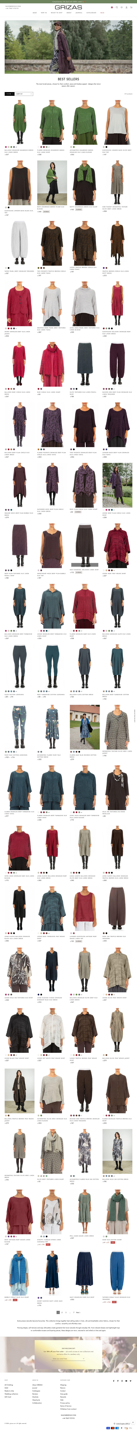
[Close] (93, 704)
